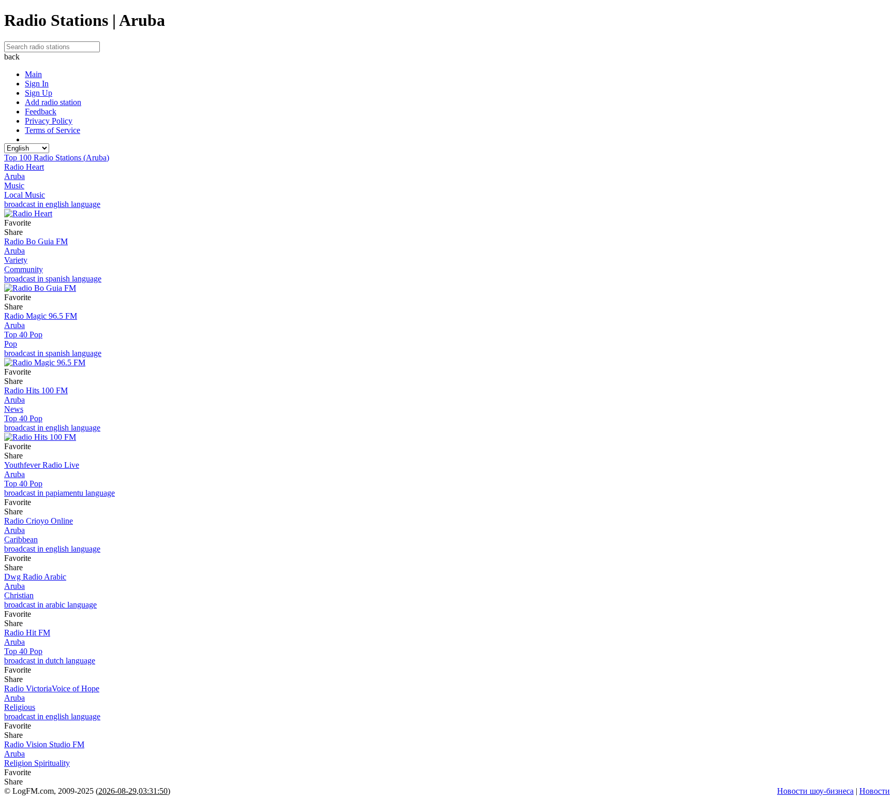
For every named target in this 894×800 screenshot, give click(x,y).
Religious (19, 707)
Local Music (24, 194)
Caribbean (21, 539)
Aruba (14, 176)
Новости (874, 791)
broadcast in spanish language (52, 278)
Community (23, 269)
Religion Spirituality (37, 763)
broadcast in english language (52, 204)
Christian (19, 595)
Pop (10, 343)
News (13, 409)
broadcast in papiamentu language (59, 492)
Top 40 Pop (23, 334)
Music (14, 185)
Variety (15, 260)
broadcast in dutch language (49, 660)
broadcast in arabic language (50, 604)
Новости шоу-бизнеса (815, 791)
